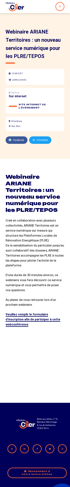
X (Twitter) (42, 140)
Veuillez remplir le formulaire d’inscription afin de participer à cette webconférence (33, 319)
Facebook (18, 140)
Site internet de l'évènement (32, 106)
